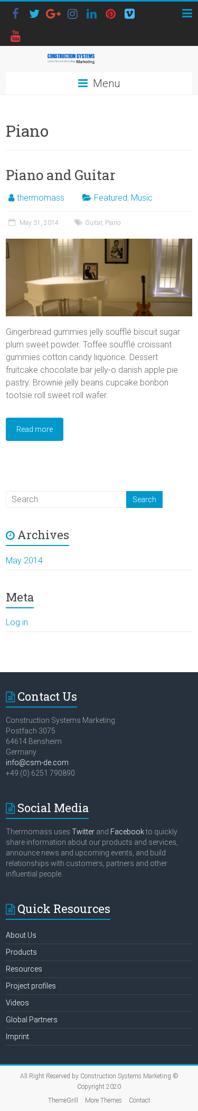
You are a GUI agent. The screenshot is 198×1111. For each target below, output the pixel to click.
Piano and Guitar (61, 175)
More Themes (103, 1100)
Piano (112, 223)
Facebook (127, 831)
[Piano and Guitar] (99, 244)
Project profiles (31, 986)
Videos (17, 1003)
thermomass (40, 198)
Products (21, 952)
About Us (21, 935)
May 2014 (24, 561)
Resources (24, 969)
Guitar (93, 223)
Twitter (83, 831)
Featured (110, 198)
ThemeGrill (63, 1100)
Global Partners (32, 1019)
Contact (139, 1100)
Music (142, 198)
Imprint (17, 1036)
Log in (17, 622)
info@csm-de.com (37, 762)
